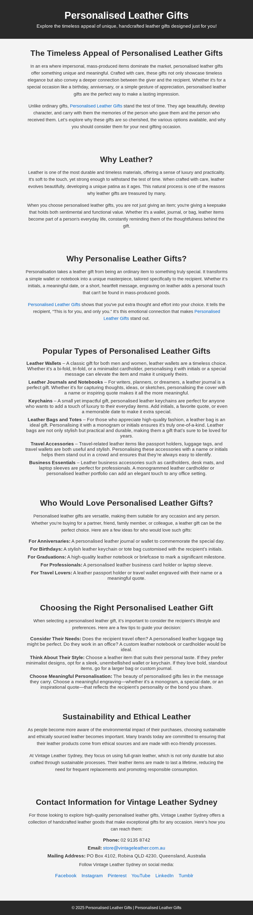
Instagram (92, 875)
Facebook (66, 875)
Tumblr (186, 875)
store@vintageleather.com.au (134, 848)
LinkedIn (164, 875)
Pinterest (117, 875)
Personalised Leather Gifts (96, 106)
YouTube (140, 875)
